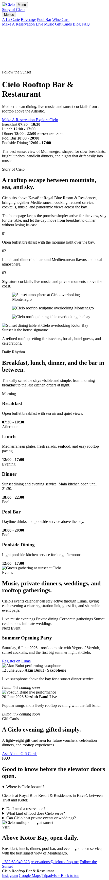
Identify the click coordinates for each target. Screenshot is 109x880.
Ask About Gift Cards (19, 753)
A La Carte (11, 19)
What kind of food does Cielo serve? (35, 813)
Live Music (45, 24)
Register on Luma (16, 661)
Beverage (28, 19)
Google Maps (30, 875)
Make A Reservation (19, 24)
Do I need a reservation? (25, 809)
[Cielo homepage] (9, 4)
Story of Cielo (13, 9)
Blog (77, 24)
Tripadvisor (51, 875)
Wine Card (60, 19)
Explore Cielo (47, 120)
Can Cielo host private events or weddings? (41, 818)
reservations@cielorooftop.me (55, 862)
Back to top (70, 875)
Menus (9, 15)
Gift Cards (63, 24)
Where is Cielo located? (25, 787)
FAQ (86, 24)
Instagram (10, 875)
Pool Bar (44, 19)
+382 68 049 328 (16, 862)
